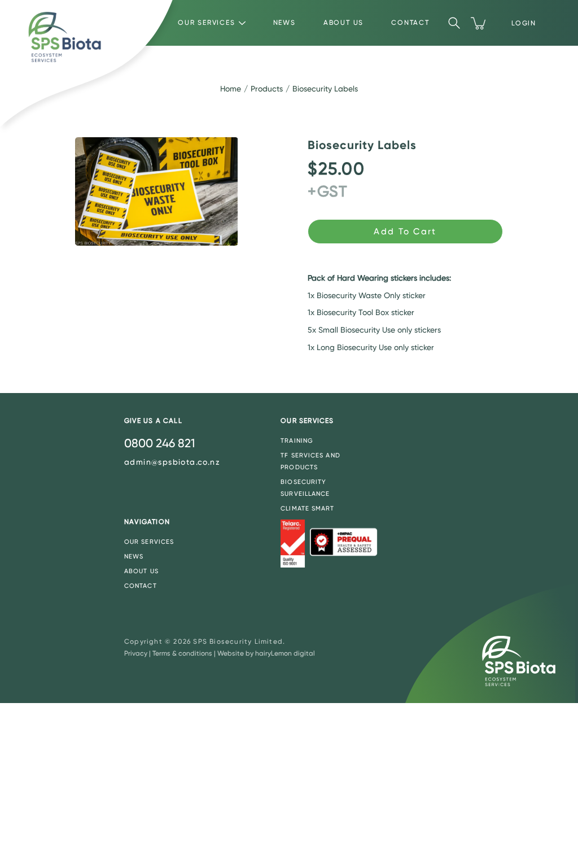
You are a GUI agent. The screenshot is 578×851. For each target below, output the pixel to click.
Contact (410, 23)
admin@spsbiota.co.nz (172, 461)
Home (230, 88)
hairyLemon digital (285, 653)
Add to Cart (405, 231)
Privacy (135, 653)
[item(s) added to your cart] (479, 23)
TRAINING (297, 440)
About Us (343, 23)
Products (267, 88)
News (284, 23)
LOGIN (524, 23)
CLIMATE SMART (307, 508)
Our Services (206, 23)
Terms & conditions (182, 653)
